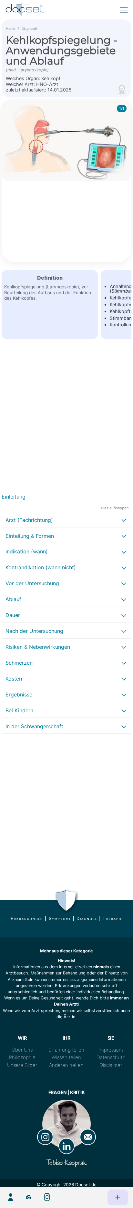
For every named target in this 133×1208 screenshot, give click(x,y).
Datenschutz (111, 1057)
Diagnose (87, 918)
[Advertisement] (66, 419)
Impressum (110, 1050)
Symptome (60, 918)
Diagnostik (30, 29)
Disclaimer (110, 1065)
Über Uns (22, 1050)
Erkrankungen (27, 918)
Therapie (112, 918)
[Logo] (25, 9)
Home (10, 29)
